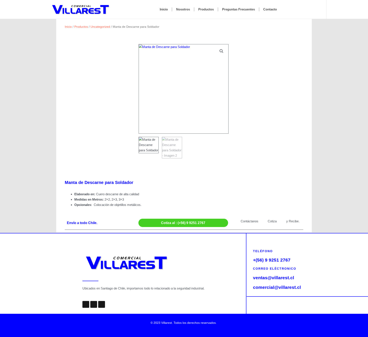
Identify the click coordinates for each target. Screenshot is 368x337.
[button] (221, 51)
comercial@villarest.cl (277, 287)
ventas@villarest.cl (273, 277)
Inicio (164, 9)
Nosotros (183, 9)
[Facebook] (334, 9)
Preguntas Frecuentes (238, 9)
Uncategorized (100, 26)
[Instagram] (343, 9)
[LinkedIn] (352, 9)
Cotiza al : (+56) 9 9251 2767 (183, 223)
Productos (206, 9)
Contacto (270, 9)
